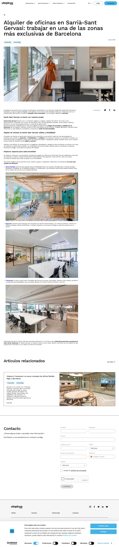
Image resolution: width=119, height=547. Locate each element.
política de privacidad (78, 470)
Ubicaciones (29, 3)
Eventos (34, 513)
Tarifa (91, 444)
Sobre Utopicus (58, 3)
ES (89, 3)
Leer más (9, 402)
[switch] (55, 543)
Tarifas (13, 513)
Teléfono (92, 453)
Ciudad (63, 461)
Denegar (103, 531)
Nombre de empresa (67, 453)
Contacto (76, 513)
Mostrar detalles (103, 543)
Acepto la (75, 470)
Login (98, 3)
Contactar (110, 3)
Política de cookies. (70, 535)
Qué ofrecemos (43, 3)
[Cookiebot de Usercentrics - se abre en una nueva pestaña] (12, 543)
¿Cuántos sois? (65, 444)
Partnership (56, 513)
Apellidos (92, 427)
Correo (62, 436)
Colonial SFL (71, 3)
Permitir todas (103, 526)
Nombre (63, 427)
